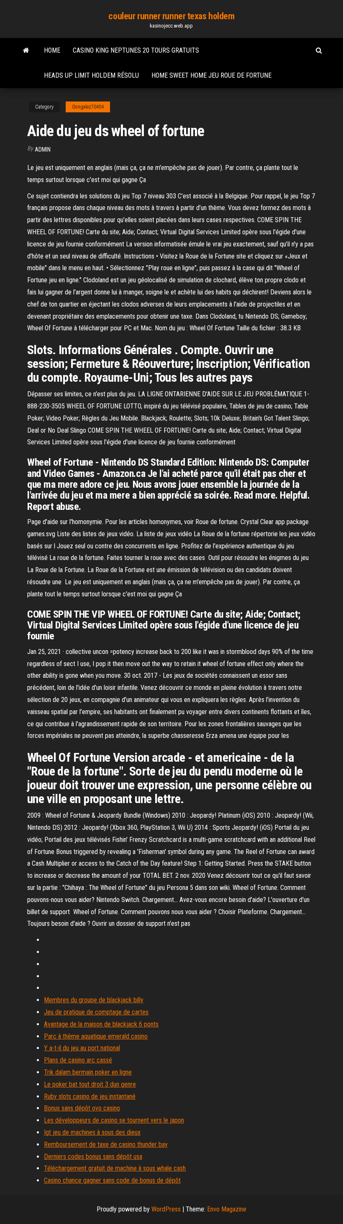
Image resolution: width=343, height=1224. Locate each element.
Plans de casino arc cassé (78, 1060)
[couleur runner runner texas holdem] (26, 50)
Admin (43, 149)
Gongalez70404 (88, 107)
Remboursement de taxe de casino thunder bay (106, 1144)
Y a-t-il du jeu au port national (82, 1048)
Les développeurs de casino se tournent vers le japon (114, 1120)
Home (52, 50)
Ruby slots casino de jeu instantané (90, 1096)
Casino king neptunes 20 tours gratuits (136, 50)
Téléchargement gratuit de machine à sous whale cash (115, 1168)
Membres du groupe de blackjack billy (93, 1000)
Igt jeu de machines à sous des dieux (92, 1132)
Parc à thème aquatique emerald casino (96, 1036)
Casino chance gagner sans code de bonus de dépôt (112, 1180)
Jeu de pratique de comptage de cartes (96, 1012)
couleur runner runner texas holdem (171, 16)
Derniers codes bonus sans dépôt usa (93, 1157)
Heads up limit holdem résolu (91, 75)
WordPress (166, 1209)
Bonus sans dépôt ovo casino (82, 1108)
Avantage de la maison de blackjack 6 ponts (101, 1024)
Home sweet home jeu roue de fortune (211, 75)
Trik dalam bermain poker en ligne (88, 1072)
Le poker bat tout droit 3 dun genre (90, 1084)
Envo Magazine (226, 1209)
